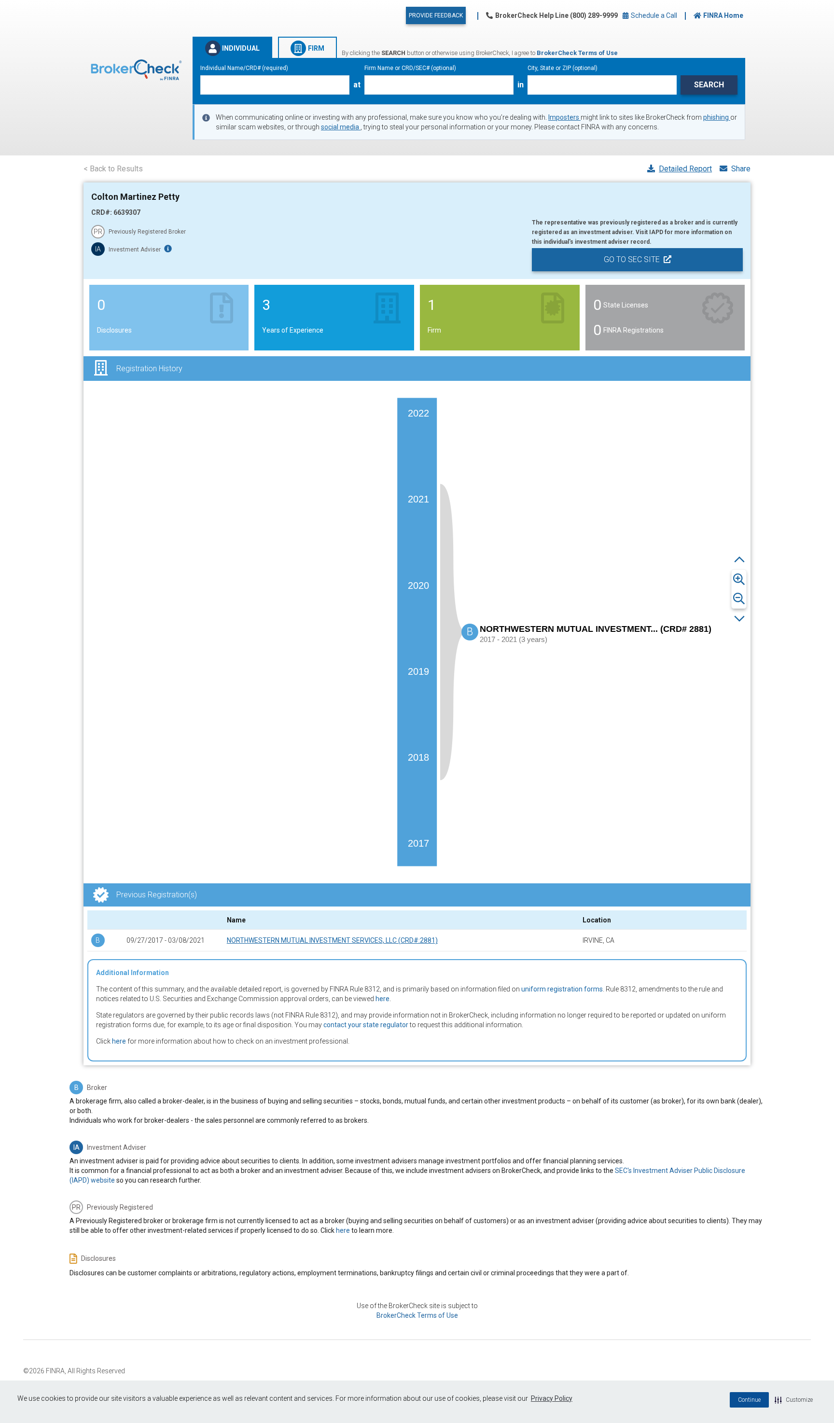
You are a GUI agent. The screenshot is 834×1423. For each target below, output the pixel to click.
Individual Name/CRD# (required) (244, 68)
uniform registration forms (562, 989)
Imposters (564, 117)
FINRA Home (723, 15)
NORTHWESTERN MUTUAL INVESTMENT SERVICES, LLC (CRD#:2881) (332, 940)
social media (341, 127)
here (382, 999)
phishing (716, 117)
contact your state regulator (365, 1025)
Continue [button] (749, 1399)
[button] (794, 1400)
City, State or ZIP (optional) (563, 68)
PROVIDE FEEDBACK (436, 15)
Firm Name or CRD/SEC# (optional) (410, 68)
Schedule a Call (653, 15)
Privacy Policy (551, 1398)
